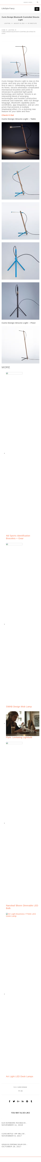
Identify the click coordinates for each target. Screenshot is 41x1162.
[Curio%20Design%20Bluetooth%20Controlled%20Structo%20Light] (9, 1101)
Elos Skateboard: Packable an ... (14, 1123)
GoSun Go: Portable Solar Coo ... (14, 1144)
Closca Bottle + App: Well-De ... (14, 1134)
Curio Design (22, 1087)
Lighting (7, 23)
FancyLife (33, 23)
